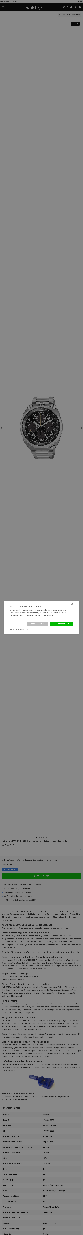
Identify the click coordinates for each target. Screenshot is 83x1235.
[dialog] (41, 617)
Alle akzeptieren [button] (61, 624)
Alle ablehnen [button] (37, 624)
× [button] (75, 604)
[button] (19, 629)
